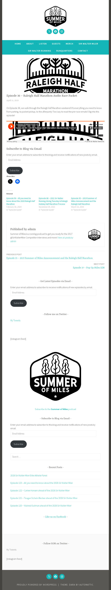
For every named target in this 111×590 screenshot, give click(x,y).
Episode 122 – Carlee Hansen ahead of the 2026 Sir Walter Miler (40, 490)
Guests (56, 43)
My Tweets (15, 320)
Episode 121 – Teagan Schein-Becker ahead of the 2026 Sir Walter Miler (43, 498)
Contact (83, 50)
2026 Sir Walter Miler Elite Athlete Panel (28, 475)
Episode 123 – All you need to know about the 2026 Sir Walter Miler (41, 482)
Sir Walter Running (39, 50)
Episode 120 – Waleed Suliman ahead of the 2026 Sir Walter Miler (40, 505)
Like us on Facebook (55, 517)
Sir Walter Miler (88, 43)
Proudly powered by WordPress (37, 584)
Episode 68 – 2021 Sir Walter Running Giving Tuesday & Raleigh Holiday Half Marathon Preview (53, 201)
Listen (43, 43)
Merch (69, 43)
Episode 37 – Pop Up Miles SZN (88, 266)
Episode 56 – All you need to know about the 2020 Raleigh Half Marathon (21, 201)
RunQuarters (64, 50)
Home (18, 43)
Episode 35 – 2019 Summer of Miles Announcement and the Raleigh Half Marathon (84, 201)
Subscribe (14, 170)
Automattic (86, 584)
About (30, 43)
